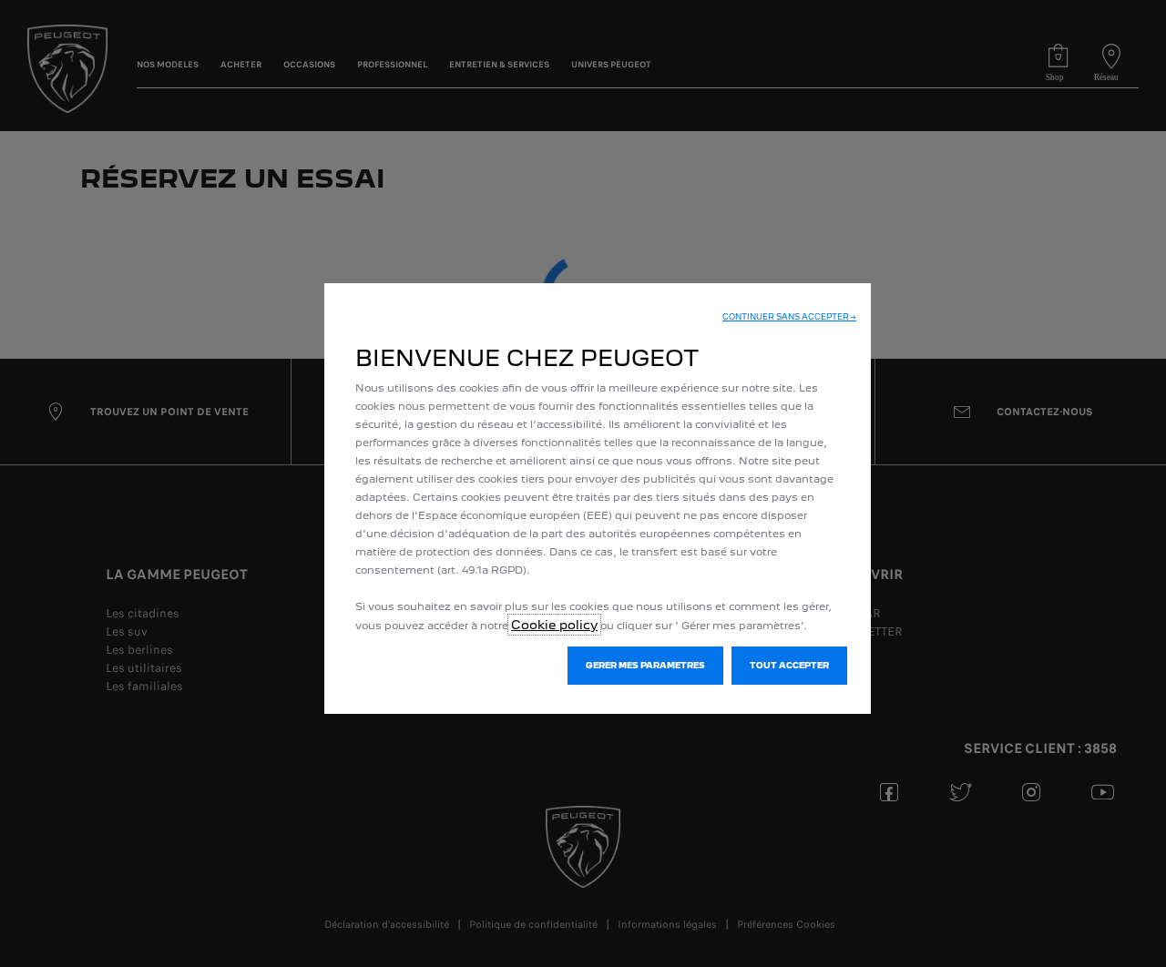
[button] (789, 316)
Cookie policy (554, 624)
